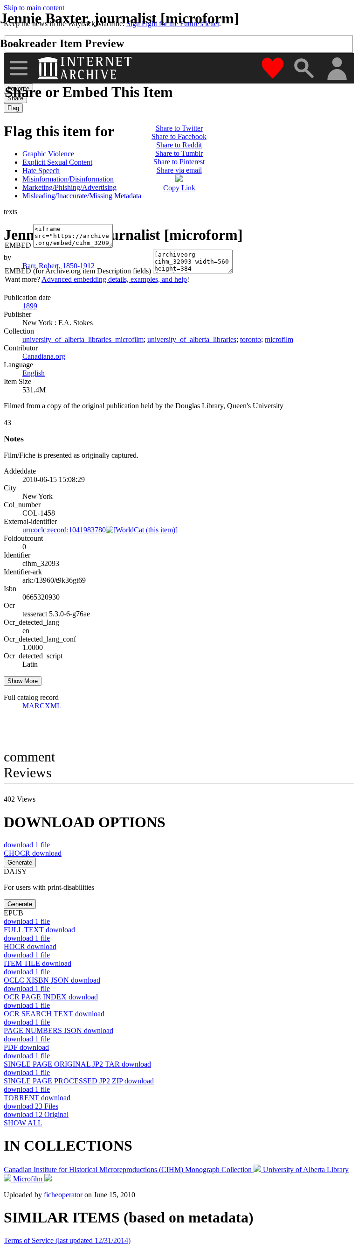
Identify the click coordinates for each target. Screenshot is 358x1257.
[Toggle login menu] (336, 69)
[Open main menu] (19, 68)
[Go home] (86, 68)
